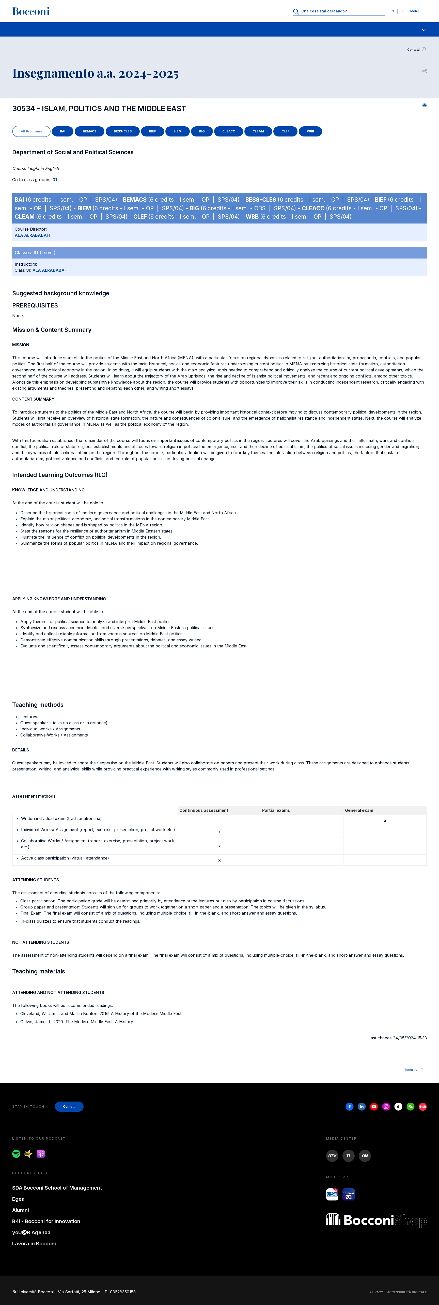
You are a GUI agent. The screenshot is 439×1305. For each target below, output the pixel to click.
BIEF (152, 131)
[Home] (31, 11)
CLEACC (228, 131)
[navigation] (219, 29)
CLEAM (258, 131)
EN (392, 11)
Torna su (410, 1070)
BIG (202, 131)
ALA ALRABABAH (32, 235)
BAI (62, 131)
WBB (310, 131)
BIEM (178, 131)
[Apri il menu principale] (424, 11)
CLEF (285, 131)
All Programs (31, 131)
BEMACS (89, 131)
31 (55, 179)
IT (403, 11)
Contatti (413, 49)
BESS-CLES (123, 131)
